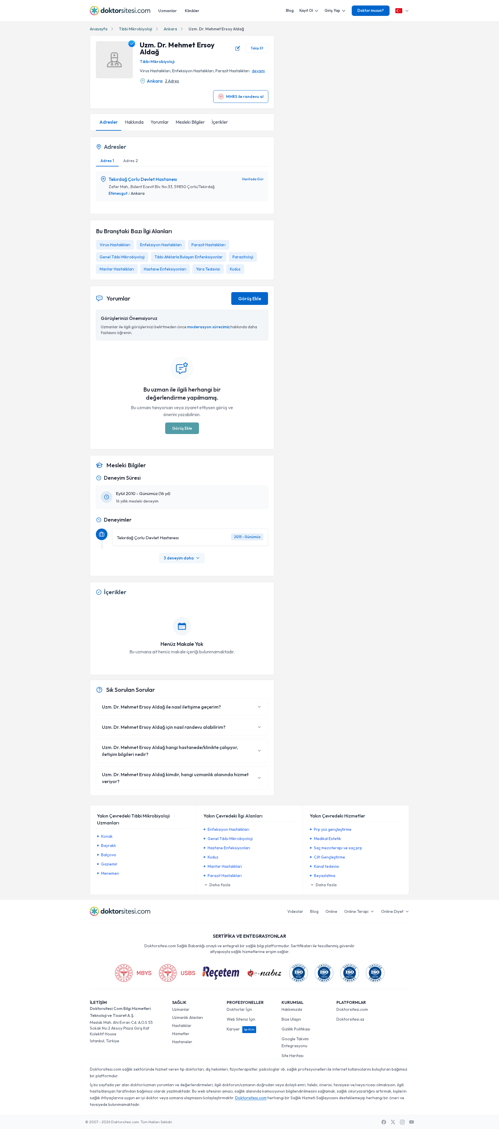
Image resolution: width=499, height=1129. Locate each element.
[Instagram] (402, 1122)
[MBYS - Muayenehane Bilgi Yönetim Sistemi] (133, 973)
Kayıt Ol (306, 10)
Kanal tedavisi (326, 866)
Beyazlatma (324, 875)
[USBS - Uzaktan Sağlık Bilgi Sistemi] (177, 973)
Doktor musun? (371, 10)
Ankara (170, 28)
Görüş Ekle (249, 298)
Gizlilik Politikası (296, 1029)
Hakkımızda (292, 1009)
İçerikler (220, 122)
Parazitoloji (242, 256)
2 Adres (172, 81)
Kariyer (240, 1029)
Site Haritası (293, 1055)
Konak (107, 836)
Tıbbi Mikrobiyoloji (135, 28)
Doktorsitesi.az (350, 1019)
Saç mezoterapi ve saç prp (338, 847)
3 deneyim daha (179, 558)
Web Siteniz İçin (241, 1019)
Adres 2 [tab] (130, 160)
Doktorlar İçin (239, 1009)
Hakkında (134, 122)
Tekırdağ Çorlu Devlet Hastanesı (143, 179)
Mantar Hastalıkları (117, 269)
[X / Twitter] (393, 1122)
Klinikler (192, 10)
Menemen (110, 873)
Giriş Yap (332, 10)
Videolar (295, 911)
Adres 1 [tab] (107, 160)
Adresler (108, 122)
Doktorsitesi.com (352, 1009)
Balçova (108, 854)
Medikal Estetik (327, 838)
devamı (258, 70)
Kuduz (235, 269)
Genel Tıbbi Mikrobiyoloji (122, 256)
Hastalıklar (181, 1025)
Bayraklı (108, 845)
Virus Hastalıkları (115, 244)
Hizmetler (180, 1033)
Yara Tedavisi (208, 269)
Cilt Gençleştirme (329, 857)
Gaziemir (109, 864)
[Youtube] (411, 1122)
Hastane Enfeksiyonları (165, 269)
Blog (290, 10)
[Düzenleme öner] (237, 48)
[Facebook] (383, 1122)
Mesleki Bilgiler (190, 122)
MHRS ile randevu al (244, 96)
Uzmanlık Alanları (187, 1017)
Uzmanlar (167, 10)
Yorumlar (159, 122)
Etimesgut (118, 193)
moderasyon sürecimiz (208, 326)
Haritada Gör (253, 179)
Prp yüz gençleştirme (332, 829)
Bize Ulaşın (291, 1019)
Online (331, 911)
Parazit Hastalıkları (208, 244)
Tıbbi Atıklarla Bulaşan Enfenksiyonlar (188, 256)
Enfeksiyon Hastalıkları (161, 244)
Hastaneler (182, 1041)
